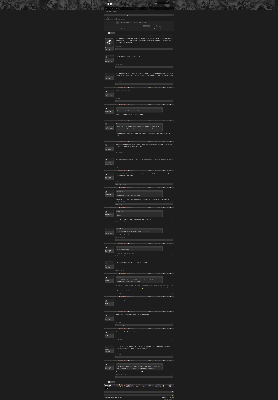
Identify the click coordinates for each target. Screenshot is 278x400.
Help (165, 395)
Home (106, 8)
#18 (172, 339)
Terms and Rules (165, 397)
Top (170, 395)
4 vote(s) (155, 25)
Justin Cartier (118, 325)
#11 (172, 221)
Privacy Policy (171, 397)
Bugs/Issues (111, 19)
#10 (172, 201)
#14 (172, 270)
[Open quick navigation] (172, 15)
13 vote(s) (155, 26)
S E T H (107, 77)
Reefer (118, 19)
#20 (172, 374)
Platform (106, 395)
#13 (172, 255)
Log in (171, 0)
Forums (111, 8)
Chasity (117, 204)
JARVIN (107, 148)
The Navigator (108, 177)
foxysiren (124, 325)
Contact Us (161, 395)
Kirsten (106, 59)
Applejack (107, 265)
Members (117, 8)
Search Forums (108, 11)
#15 (172, 293)
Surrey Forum (171, 399)
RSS (172, 395)
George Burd (118, 66)
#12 (172, 237)
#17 (172, 322)
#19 (172, 354)
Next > (114, 32)
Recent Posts (114, 11)
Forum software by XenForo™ (114, 397)
